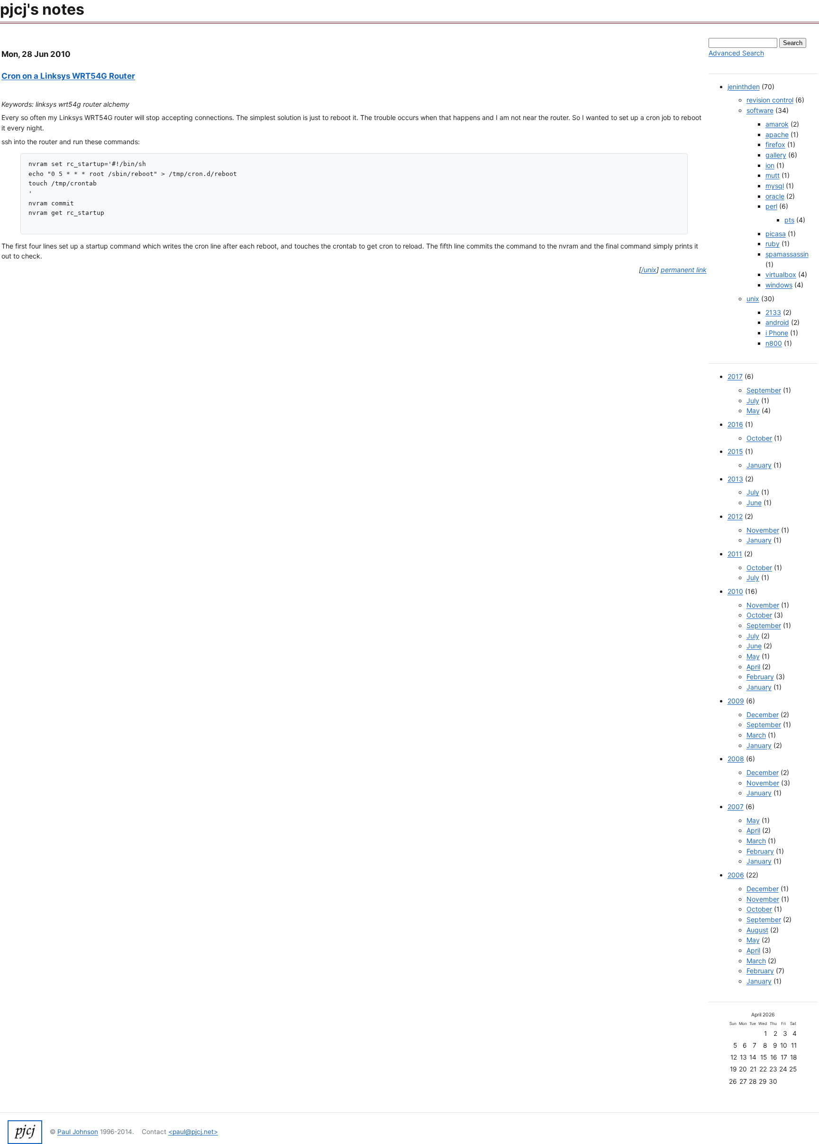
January (759, 465)
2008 (736, 759)
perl (771, 206)
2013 (735, 479)
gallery (775, 155)
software (760, 110)
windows (778, 285)
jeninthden (744, 87)
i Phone (776, 333)
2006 (736, 875)
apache (777, 134)
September (763, 390)
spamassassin (787, 254)
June (754, 502)
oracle (774, 196)
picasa (775, 234)
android (777, 322)
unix (752, 299)
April (753, 667)
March (756, 735)
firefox (775, 144)
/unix (648, 270)
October (759, 438)
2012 (735, 516)
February (760, 677)
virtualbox (780, 274)
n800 (773, 343)
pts (789, 220)
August (757, 930)
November (762, 530)
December (762, 714)
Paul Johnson (77, 1131)
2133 (773, 312)
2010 (735, 591)
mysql (774, 186)
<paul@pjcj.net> (193, 1131)
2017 (735, 376)
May (753, 410)
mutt (772, 175)
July (752, 401)
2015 (735, 451)
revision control (769, 100)
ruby (772, 244)
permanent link (684, 270)
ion (769, 165)
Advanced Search (736, 53)
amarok (777, 124)
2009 (736, 701)
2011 (735, 554)
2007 (736, 807)
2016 (735, 424)
